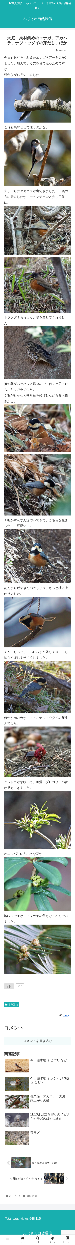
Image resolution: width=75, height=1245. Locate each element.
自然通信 (13, 1004)
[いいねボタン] (9, 986)
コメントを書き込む (37, 1041)
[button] (67, 683)
